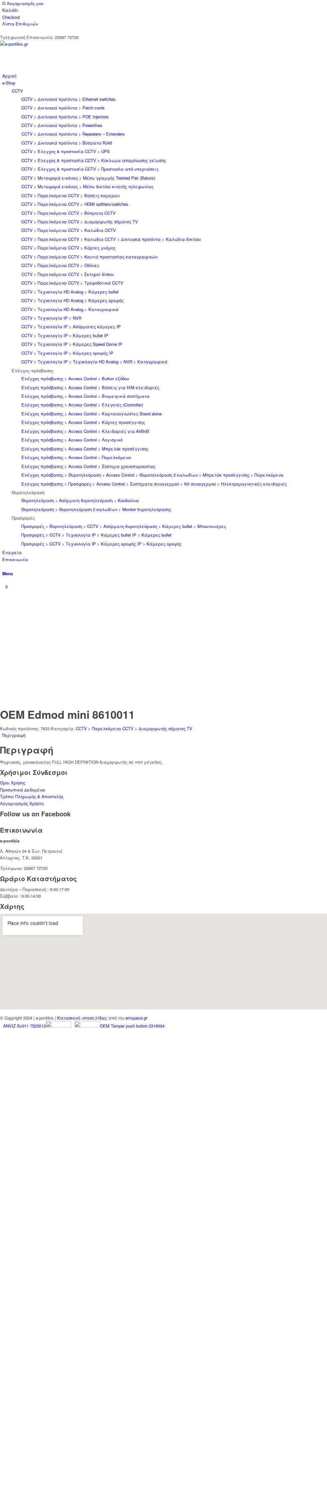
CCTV (17, 91)
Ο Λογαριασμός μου (22, 3)
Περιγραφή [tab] (14, 735)
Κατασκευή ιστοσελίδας (82, 1018)
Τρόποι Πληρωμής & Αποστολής (32, 796)
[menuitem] (164, 3)
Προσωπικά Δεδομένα (22, 790)
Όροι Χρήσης (13, 783)
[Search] (3, 566)
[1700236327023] (48, 44)
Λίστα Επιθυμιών (20, 24)
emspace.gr (136, 1018)
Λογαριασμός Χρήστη (22, 803)
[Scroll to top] (1, 1503)
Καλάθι (10, 10)
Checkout (11, 17)
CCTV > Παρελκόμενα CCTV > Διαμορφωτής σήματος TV (134, 728)
